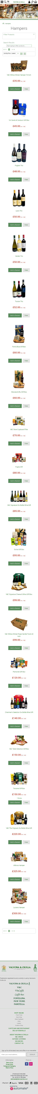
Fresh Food (19, 1015)
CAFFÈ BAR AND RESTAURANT (19, 1028)
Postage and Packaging (10, 1066)
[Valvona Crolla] (3, 23)
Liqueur (19, 1023)
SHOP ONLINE (19, 1013)
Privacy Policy (9, 1064)
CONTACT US (19, 1043)
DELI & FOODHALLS (19, 1030)
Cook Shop (19, 1017)
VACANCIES (19, 1041)
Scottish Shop (19, 1025)
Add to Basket (15, 89)
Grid (21, 54)
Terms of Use (9, 1062)
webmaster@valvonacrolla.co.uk (19, 1079)
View (26, 89)
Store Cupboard (19, 1019)
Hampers (8, 23)
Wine (19, 1021)
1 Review (19, 798)
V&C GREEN (19, 1037)
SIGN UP (32, 1054)
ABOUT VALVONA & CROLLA (19, 1035)
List (24, 54)
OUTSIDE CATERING (19, 1039)
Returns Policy (9, 1068)
